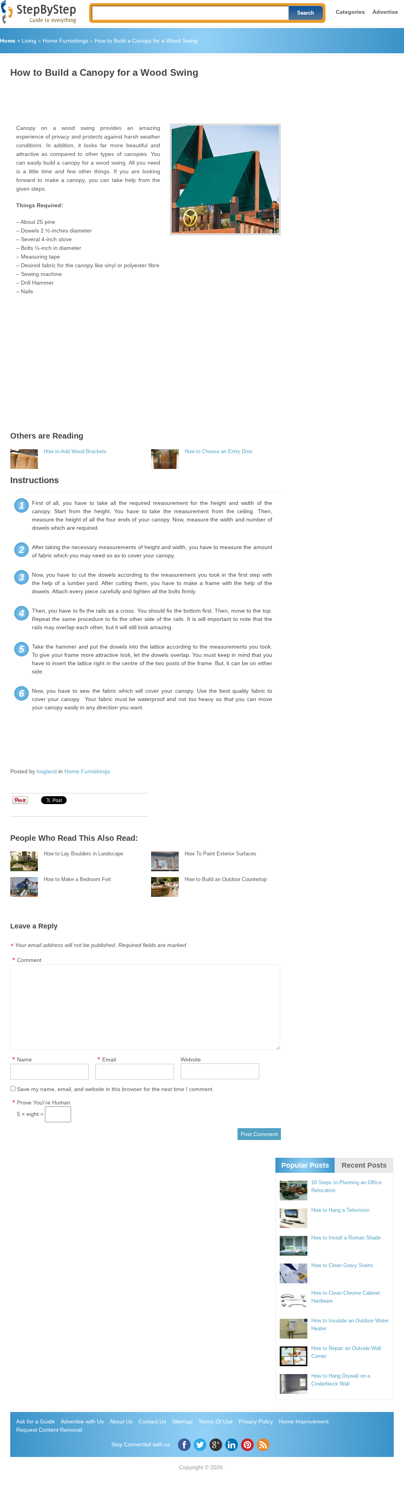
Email (109, 1059)
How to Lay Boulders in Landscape (83, 854)
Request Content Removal (49, 1430)
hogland (47, 771)
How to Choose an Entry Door (218, 451)
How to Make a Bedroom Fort (77, 879)
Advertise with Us (82, 1421)
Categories (350, 12)
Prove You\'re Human (43, 1102)
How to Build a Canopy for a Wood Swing (146, 41)
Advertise (385, 12)
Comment (29, 960)
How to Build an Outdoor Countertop (226, 879)
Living (29, 41)
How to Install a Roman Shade (346, 1238)
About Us (121, 1421)
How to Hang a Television (340, 1210)
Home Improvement (304, 1421)
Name (24, 1059)
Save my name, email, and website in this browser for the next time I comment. (115, 1089)
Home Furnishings (65, 41)
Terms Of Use (215, 1421)
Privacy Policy (256, 1421)
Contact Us (152, 1421)
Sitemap (182, 1421)
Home (7, 41)
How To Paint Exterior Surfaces (220, 854)
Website (191, 1059)
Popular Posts (305, 1165)
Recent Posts (364, 1165)
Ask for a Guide (35, 1421)
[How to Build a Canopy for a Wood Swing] (225, 179)
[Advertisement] (153, 98)
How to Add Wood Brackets (75, 451)
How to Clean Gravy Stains (342, 1265)
